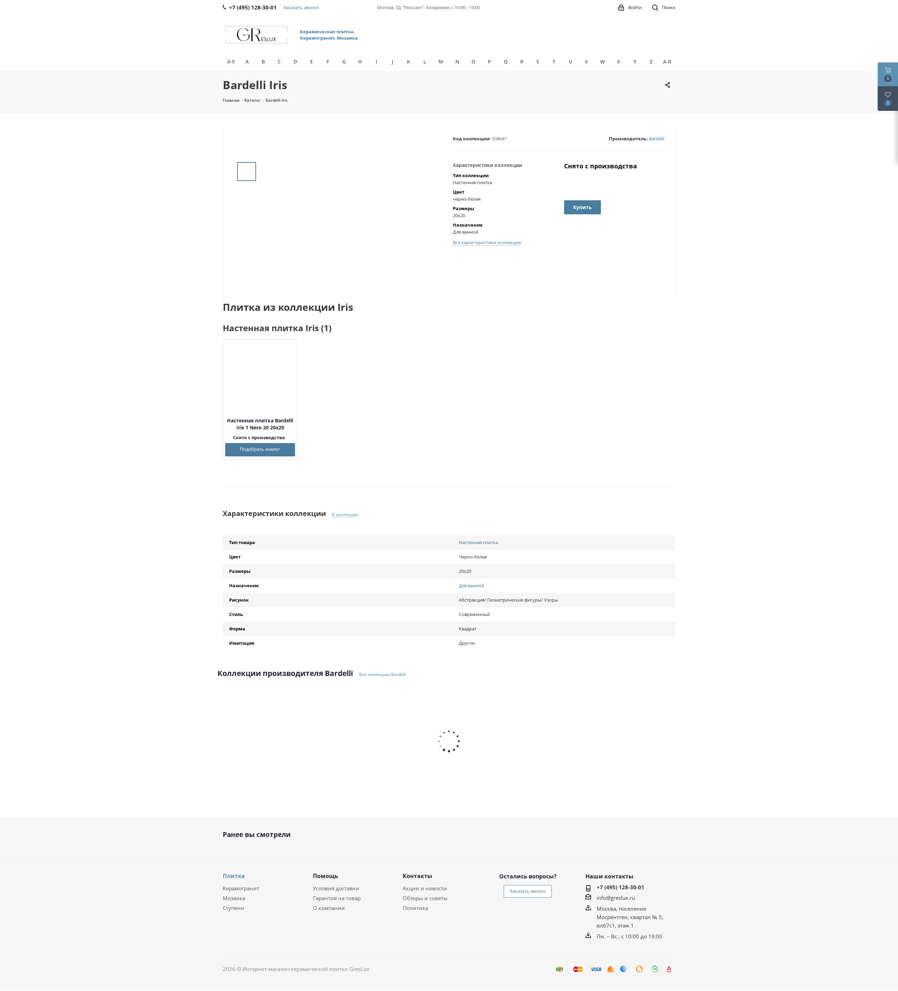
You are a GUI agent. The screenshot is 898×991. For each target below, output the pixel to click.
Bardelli (656, 138)
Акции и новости (425, 888)
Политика (415, 907)
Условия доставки (336, 888)
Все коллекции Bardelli (382, 674)
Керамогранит (241, 888)
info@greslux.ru (616, 897)
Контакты (417, 876)
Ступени (233, 907)
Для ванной (471, 585)
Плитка (234, 876)
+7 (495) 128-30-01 (620, 887)
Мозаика (234, 898)
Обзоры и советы (425, 898)
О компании (329, 907)
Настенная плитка (478, 542)
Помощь (325, 876)
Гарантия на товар (337, 898)
